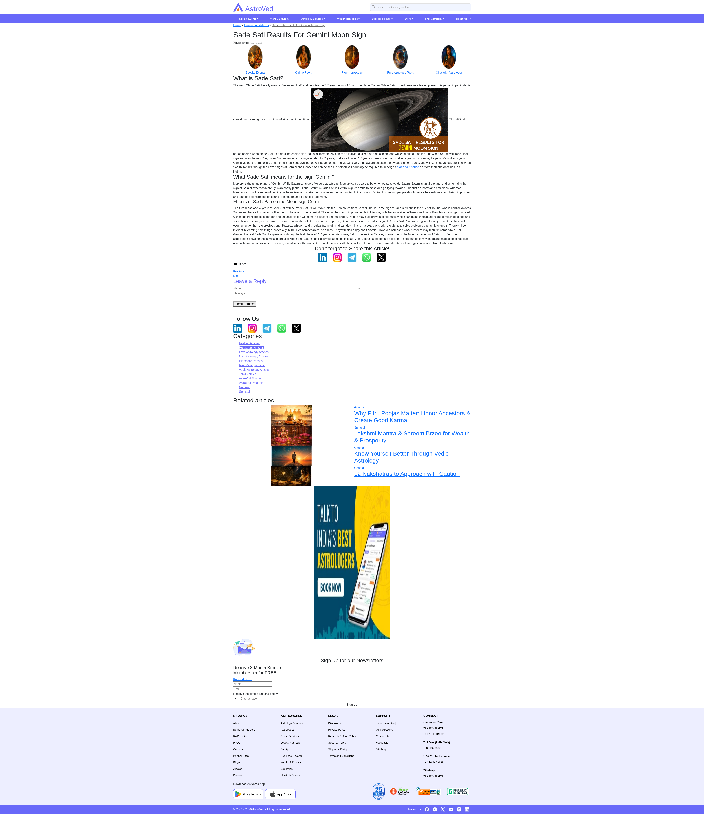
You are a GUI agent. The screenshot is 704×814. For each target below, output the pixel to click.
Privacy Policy (336, 729)
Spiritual (244, 391)
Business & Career (292, 755)
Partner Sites (241, 755)
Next (236, 275)
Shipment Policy (338, 749)
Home (237, 25)
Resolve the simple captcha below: (255, 693)
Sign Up (352, 704)
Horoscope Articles (256, 25)
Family (285, 749)
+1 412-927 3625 (433, 761)
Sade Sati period (408, 167)
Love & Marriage (290, 742)
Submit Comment (245, 303)
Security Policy (337, 742)
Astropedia (287, 729)
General (244, 387)
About (236, 723)
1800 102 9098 (432, 747)
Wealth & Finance (291, 762)
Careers (238, 749)
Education (287, 768)
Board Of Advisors (244, 729)
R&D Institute (241, 736)
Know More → (242, 679)
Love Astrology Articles (254, 352)
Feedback (382, 742)
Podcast (238, 775)
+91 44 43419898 (433, 734)
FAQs (236, 742)
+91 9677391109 (433, 775)
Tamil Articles (247, 374)
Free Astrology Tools (400, 72)
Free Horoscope (352, 72)
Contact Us (382, 736)
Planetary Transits (251, 360)
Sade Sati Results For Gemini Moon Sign (298, 25)
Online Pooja (303, 72)
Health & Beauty (290, 775)
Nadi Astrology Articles (253, 356)
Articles (237, 768)
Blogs (236, 762)
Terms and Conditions (341, 755)
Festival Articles (249, 343)
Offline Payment (385, 729)
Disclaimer (334, 723)
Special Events (255, 72)
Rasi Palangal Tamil (252, 365)
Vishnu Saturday (279, 18)
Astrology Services (292, 723)
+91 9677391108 (433, 727)
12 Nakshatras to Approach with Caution (407, 473)
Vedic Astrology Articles (254, 369)
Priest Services (290, 736)
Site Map (381, 749)
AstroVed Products (251, 382)
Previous (239, 271)
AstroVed (258, 809)
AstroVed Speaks (250, 378)
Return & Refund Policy (342, 736)
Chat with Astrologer (449, 72)
